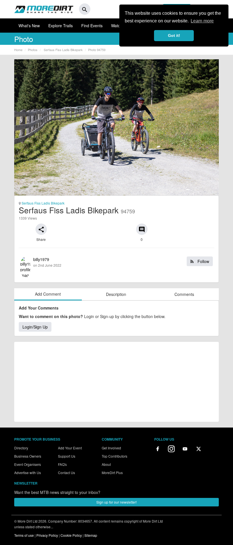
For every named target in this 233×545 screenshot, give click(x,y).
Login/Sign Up (35, 327)
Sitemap (90, 535)
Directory (21, 447)
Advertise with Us (27, 472)
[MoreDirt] (43, 9)
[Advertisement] (116, 382)
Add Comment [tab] (48, 294)
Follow (202, 261)
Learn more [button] (202, 20)
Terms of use (24, 535)
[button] (41, 229)
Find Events (92, 25)
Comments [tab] (184, 294)
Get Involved (111, 447)
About (106, 464)
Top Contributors (114, 456)
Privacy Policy (47, 535)
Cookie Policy (71, 535)
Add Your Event (70, 447)
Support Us (66, 456)
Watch (116, 25)
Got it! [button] (174, 35)
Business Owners (27, 456)
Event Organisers (27, 464)
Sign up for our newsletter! (116, 502)
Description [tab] (116, 294)
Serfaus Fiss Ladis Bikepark (43, 203)
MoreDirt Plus (112, 472)
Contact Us (66, 472)
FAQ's (62, 464)
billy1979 (121, 262)
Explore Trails (60, 25)
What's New (29, 25)
